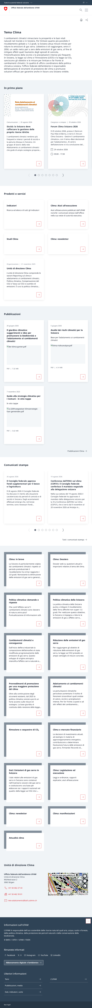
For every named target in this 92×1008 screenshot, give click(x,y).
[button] (35, 175)
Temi (7, 979)
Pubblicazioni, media (14, 985)
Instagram (31, 955)
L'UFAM (53, 979)
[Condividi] (86, 19)
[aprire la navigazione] (86, 10)
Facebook (11, 955)
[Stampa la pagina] (81, 19)
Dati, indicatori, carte (14, 992)
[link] (24, 570)
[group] (24, 131)
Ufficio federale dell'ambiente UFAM (25, 8)
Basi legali (7, 1005)
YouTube (44, 955)
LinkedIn (56, 955)
